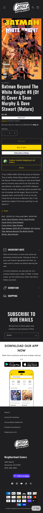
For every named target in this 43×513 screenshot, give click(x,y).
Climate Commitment (12, 427)
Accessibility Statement (13, 422)
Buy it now (21, 147)
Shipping (4, 121)
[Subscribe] (35, 335)
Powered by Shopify (31, 508)
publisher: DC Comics (31, 228)
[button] (4, 7)
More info (21, 167)
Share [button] (6, 211)
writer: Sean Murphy (10, 234)
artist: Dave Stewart (10, 219)
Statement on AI (10, 432)
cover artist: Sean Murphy (12, 225)
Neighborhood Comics (18, 508)
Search (7, 412)
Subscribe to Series (21, 153)
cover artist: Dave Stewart (13, 222)
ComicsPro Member (11, 417)
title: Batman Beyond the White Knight (17, 231)
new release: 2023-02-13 (12, 228)
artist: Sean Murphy (27, 219)
